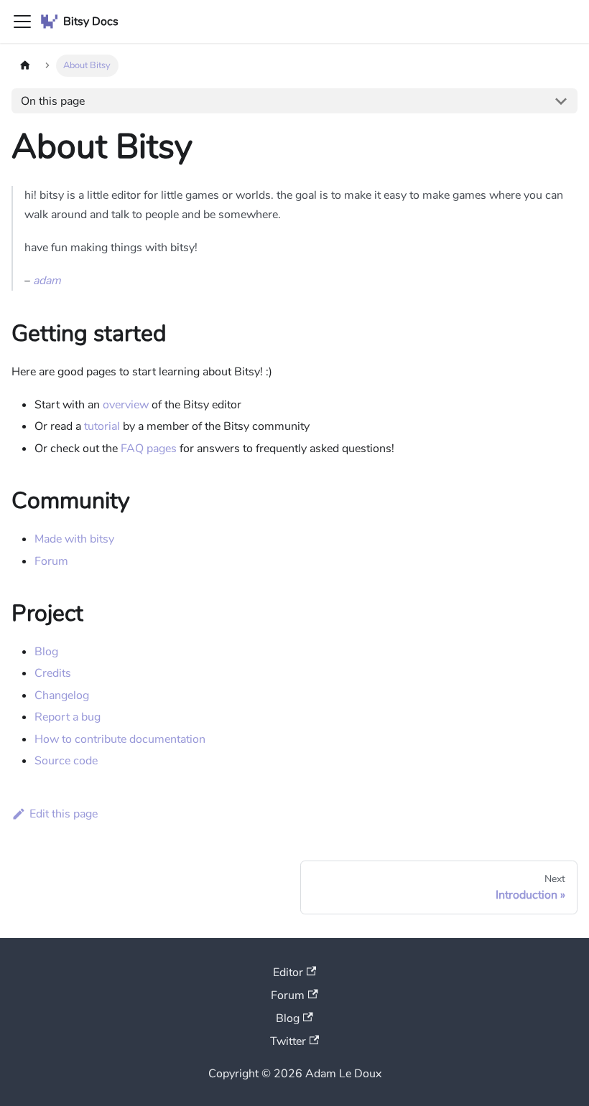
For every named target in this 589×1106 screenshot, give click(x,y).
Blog (46, 652)
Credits (52, 673)
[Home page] (25, 66)
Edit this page (63, 814)
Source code (66, 761)
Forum (51, 561)
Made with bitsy (74, 539)
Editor (288, 972)
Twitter (288, 1041)
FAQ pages (149, 448)
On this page (53, 101)
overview (126, 405)
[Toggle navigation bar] (22, 21)
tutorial (102, 426)
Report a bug (67, 717)
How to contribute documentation (119, 739)
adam (47, 281)
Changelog (61, 695)
